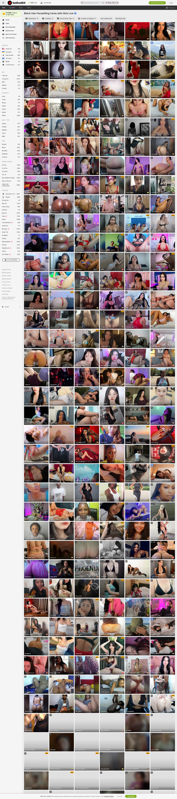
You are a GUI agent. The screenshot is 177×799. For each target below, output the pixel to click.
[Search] (103, 2)
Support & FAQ (6, 269)
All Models (5, 294)
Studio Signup (6, 291)
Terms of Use (6, 285)
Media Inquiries (6, 279)
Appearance (32, 18)
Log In (171, 3)
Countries (48, 18)
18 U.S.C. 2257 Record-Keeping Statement (9, 298)
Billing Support (6, 272)
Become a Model (7, 288)
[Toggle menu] (3, 3)
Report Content (6, 275)
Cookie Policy (109, 796)
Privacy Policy (6, 282)
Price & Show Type (66, 18)
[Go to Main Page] (17, 3)
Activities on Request (87, 18)
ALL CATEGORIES (12, 260)
